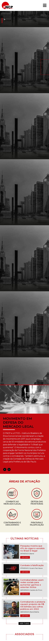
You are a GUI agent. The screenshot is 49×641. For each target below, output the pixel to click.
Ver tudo (24, 623)
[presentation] (4, 469)
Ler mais (25, 557)
